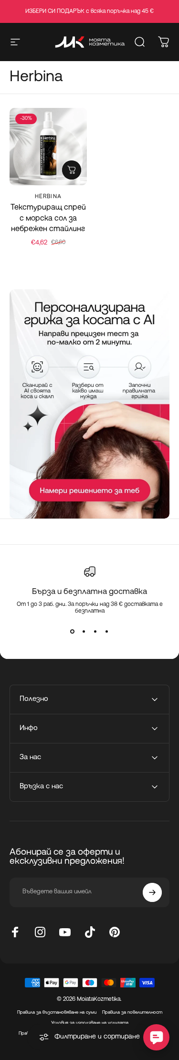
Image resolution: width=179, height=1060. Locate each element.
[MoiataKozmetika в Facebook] (15, 932)
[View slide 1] (72, 631)
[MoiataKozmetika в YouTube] (65, 932)
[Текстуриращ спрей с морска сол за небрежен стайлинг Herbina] (48, 146)
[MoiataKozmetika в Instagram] (40, 932)
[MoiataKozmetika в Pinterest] (114, 932)
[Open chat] (156, 1037)
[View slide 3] (95, 631)
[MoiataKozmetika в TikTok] (89, 932)
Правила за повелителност (132, 1012)
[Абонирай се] (152, 892)
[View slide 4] (107, 631)
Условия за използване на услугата (89, 1023)
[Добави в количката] (71, 170)
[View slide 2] (84, 631)
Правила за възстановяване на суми (56, 1012)
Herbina (48, 197)
